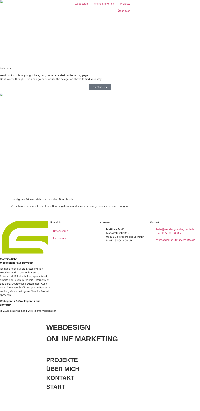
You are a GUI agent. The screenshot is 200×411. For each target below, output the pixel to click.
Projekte (125, 3)
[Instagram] (112, 313)
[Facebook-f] (104, 313)
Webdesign (81, 3)
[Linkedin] (140, 404)
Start (55, 386)
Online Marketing (104, 3)
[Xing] (130, 313)
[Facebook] (111, 404)
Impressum (59, 238)
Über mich (124, 10)
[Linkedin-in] (121, 313)
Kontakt (60, 378)
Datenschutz (60, 230)
